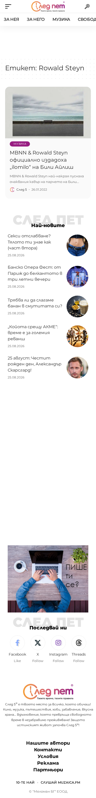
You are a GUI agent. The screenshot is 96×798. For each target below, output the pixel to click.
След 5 (21, 189)
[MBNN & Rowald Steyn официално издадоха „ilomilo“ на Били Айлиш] (48, 112)
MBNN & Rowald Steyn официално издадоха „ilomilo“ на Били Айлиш (41, 160)
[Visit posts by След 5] (12, 189)
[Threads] (78, 649)
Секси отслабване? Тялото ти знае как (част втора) (29, 241)
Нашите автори (48, 743)
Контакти (48, 750)
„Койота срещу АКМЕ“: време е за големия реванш (33, 332)
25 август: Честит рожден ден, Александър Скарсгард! (34, 364)
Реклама (48, 763)
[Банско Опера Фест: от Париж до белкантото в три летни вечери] (77, 277)
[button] (9, 6)
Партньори (48, 770)
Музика (20, 143)
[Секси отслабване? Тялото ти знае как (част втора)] (77, 245)
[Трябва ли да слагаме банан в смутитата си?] (77, 306)
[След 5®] (48, 6)
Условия (48, 756)
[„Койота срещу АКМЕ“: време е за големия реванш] (77, 336)
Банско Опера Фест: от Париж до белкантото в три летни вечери (35, 273)
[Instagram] (58, 649)
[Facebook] (17, 649)
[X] (37, 649)
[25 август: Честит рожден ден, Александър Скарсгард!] (77, 367)
